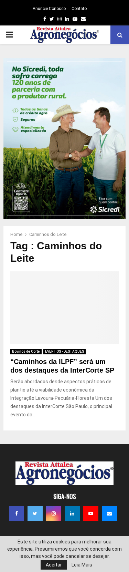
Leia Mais (82, 564)
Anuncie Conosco (49, 8)
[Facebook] (16, 513)
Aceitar (54, 565)
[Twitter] (35, 513)
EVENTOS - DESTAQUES (64, 351)
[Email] (109, 513)
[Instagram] (53, 513)
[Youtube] (90, 513)
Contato (79, 8)
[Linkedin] (72, 513)
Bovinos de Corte (26, 351)
